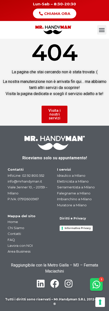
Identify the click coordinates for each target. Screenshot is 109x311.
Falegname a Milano (73, 193)
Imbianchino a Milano (74, 199)
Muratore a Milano (72, 205)
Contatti (14, 234)
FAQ (11, 240)
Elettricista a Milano (73, 181)
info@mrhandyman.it (25, 181)
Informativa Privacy (78, 228)
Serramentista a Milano (76, 187)
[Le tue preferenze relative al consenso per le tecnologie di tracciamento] (100, 302)
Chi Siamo (16, 228)
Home (13, 222)
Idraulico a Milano (71, 175)
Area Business (19, 251)
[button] (102, 30)
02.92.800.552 (33, 175)
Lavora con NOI (20, 245)
